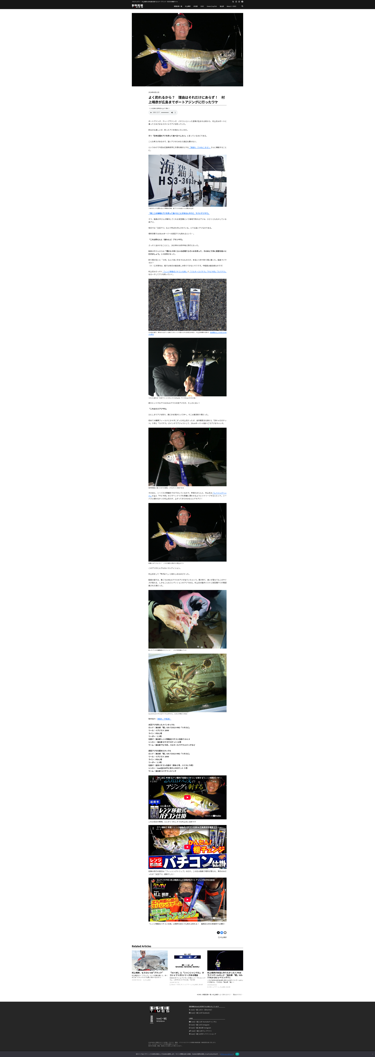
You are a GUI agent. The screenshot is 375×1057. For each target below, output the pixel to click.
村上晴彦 (223, 937)
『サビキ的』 (212, 271)
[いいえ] (373, 1054)
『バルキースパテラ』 (198, 271)
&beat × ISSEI (175, 984)
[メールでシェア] (225, 932)
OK (237, 1054)
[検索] (242, 6)
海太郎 (201, 984)
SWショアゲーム (214, 987)
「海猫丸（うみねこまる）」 (200, 147)
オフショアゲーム (186, 984)
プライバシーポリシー (226, 1054)
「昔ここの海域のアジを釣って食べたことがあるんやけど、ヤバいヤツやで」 (179, 213)
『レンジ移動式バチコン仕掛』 (175, 271)
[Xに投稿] (218, 932)
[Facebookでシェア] (221, 932)
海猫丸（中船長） (164, 718)
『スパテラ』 (222, 271)
